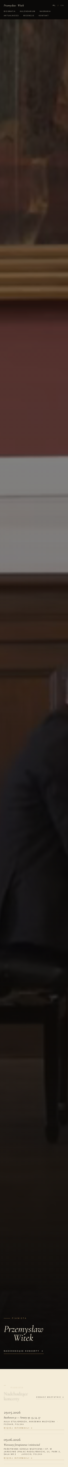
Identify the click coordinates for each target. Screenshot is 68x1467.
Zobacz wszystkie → (50, 1397)
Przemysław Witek (14, 5)
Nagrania (45, 11)
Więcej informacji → (18, 1428)
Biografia (9, 11)
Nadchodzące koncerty (24, 1351)
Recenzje (28, 15)
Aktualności (11, 15)
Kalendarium (27, 11)
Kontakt (44, 15)
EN (62, 5)
